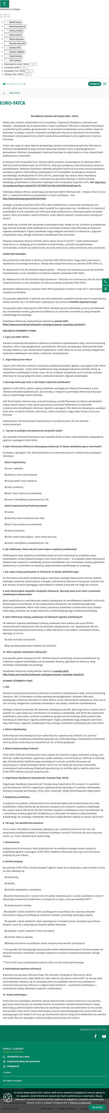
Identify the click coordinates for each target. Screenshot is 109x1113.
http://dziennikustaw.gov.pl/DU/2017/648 (24, 198)
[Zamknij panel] (7, 15)
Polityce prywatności (80, 1102)
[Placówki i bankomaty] (105, 289)
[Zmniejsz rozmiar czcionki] (22, 67)
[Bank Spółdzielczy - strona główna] (14, 83)
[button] (104, 83)
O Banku (7, 1072)
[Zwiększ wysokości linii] (31, 71)
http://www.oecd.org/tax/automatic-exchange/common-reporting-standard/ (44, 324)
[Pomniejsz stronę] (31, 64)
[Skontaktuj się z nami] (105, 281)
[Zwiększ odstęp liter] (29, 74)
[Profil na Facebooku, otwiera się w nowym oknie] (95, 1036)
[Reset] (2, 15)
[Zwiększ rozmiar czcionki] (26, 67)
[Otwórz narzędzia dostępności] (4, 4)
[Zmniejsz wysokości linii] (27, 71)
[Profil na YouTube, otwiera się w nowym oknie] (104, 1036)
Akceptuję (97, 1107)
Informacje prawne (12, 1081)
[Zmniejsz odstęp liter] (25, 74)
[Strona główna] (4, 93)
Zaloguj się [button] (95, 84)
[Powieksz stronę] (35, 64)
